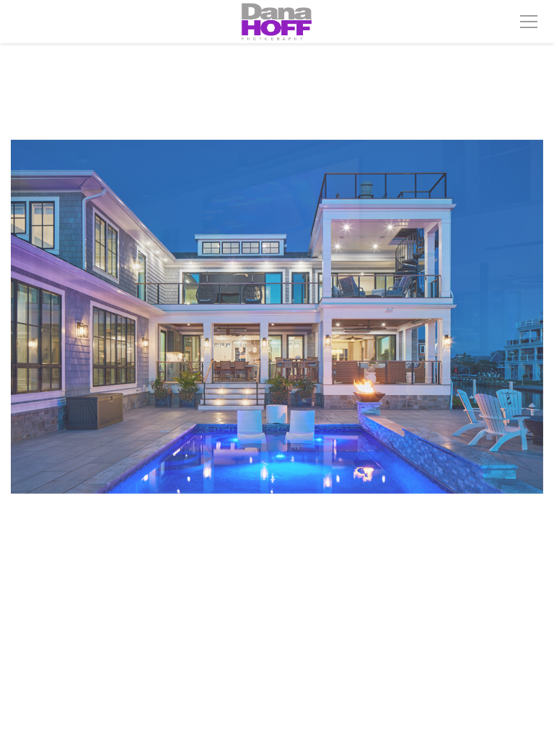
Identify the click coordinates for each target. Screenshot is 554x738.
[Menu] (528, 21)
